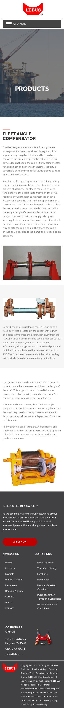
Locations (42, 573)
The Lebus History (47, 568)
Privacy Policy (50, 700)
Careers (9, 596)
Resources (11, 585)
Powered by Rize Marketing (34, 704)
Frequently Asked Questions (46, 587)
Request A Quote (14, 590)
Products (10, 568)
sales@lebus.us (14, 654)
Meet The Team (45, 562)
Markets (9, 573)
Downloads (43, 579)
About (8, 602)
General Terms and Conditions (47, 606)
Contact (9, 607)
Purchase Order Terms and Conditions (49, 596)
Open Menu (19, 23)
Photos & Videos (14, 579)
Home (8, 562)
